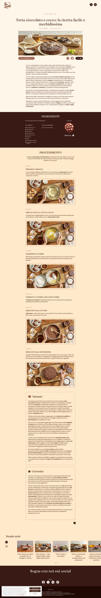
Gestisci (35, 593)
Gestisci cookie (54, 594)
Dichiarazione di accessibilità (69, 594)
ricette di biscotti (52, 511)
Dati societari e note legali (56, 591)
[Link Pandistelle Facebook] (43, 582)
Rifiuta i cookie (35, 590)
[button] (26, 58)
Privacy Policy (43, 594)
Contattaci (50, 589)
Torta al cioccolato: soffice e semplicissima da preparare (79, 557)
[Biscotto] (69, 128)
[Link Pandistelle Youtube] (52, 582)
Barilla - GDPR (60, 594)
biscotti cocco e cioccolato (61, 72)
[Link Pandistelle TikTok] (57, 582)
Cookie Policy (48, 594)
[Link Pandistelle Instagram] (48, 582)
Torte (55, 14)
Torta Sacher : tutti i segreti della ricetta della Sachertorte (43, 556)
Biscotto (68, 135)
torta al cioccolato (61, 79)
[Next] (6, 542)
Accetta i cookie (35, 588)
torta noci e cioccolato (35, 454)
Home (46, 14)
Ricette (51, 14)
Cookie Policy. (22, 594)
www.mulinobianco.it (59, 595)
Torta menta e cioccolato (61, 555)
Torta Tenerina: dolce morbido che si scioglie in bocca (25, 556)
